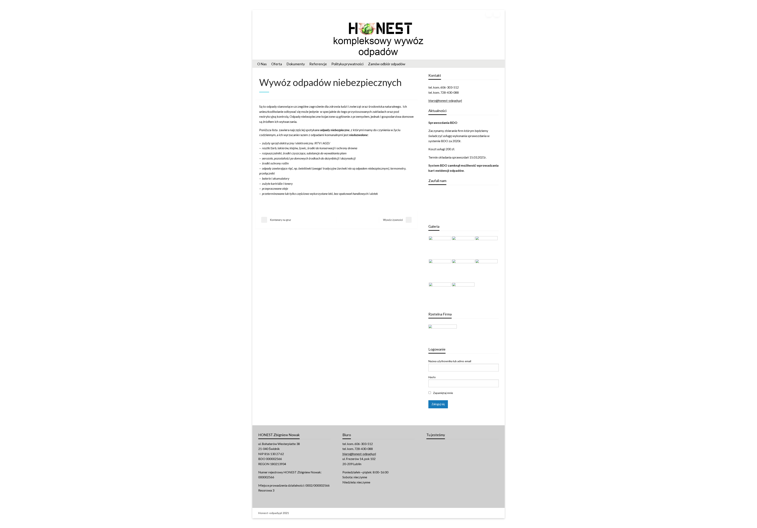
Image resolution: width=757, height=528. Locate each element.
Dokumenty (295, 64)
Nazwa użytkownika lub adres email (449, 361)
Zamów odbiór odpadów (386, 64)
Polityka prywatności (347, 64)
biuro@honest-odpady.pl (445, 100)
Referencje (318, 64)
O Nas (262, 64)
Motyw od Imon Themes (304, 513)
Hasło (432, 377)
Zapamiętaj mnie (443, 393)
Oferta (276, 64)
